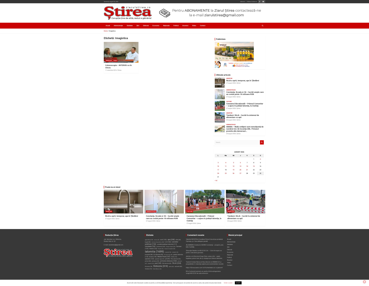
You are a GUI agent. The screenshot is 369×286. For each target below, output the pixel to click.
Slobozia (160, 266)
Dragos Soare (170, 246)
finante (161, 248)
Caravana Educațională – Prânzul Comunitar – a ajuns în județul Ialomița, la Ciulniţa (244, 105)
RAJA (176, 263)
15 (254, 166)
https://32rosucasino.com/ (194, 267)
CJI (168, 242)
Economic (156, 25)
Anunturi (185, 25)
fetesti (153, 248)
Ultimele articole (223, 75)
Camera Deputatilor (158, 242)
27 (240, 173)
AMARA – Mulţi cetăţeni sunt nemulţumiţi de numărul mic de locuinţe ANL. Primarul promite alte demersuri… (244, 129)
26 (233, 173)
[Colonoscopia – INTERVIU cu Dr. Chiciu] (121, 52)
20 (240, 170)
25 (225, 173)
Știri (138, 25)
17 (218, 170)
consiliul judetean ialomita (167, 244)
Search (262, 142)
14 (247, 166)
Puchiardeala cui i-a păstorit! (214, 267)
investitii (149, 254)
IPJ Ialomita (158, 254)
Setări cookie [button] (228, 283)
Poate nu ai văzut (112, 187)
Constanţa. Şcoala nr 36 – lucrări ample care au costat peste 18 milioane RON (245, 93)
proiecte (151, 263)
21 (247, 170)
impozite (168, 252)
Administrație (118, 25)
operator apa (159, 259)
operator (149, 259)
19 (233, 170)
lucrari (153, 257)
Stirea (119, 70)
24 (218, 173)
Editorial (242, 1)
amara (156, 239)
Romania (148, 266)
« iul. (216, 180)
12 (233, 166)
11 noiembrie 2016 (111, 70)
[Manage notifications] (364, 281)
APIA (178, 239)
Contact (202, 25)
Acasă (108, 25)
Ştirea (238, 83)
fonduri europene (169, 248)
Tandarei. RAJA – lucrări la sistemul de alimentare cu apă (242, 116)
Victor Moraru (157, 269)
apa (171, 239)
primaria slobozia (168, 261)
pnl (167, 259)
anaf (163, 239)
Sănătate (130, 25)
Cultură (229, 101)
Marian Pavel (163, 257)
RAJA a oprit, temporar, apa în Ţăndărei (242, 80)
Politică (176, 25)
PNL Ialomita (176, 259)
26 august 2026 (231, 120)
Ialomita (154, 251)
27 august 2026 (231, 83)
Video (194, 25)
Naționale (166, 25)
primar (148, 261)
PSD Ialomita (166, 263)
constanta (150, 246)
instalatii (175, 252)
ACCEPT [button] (238, 283)
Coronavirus (160, 246)
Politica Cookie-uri (252, 1)
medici (174, 256)
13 (240, 166)
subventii (178, 266)
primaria (155, 261)
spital (171, 266)
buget (148, 242)
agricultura (149, 239)
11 (225, 166)
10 (218, 166)
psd (158, 263)
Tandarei (148, 269)
